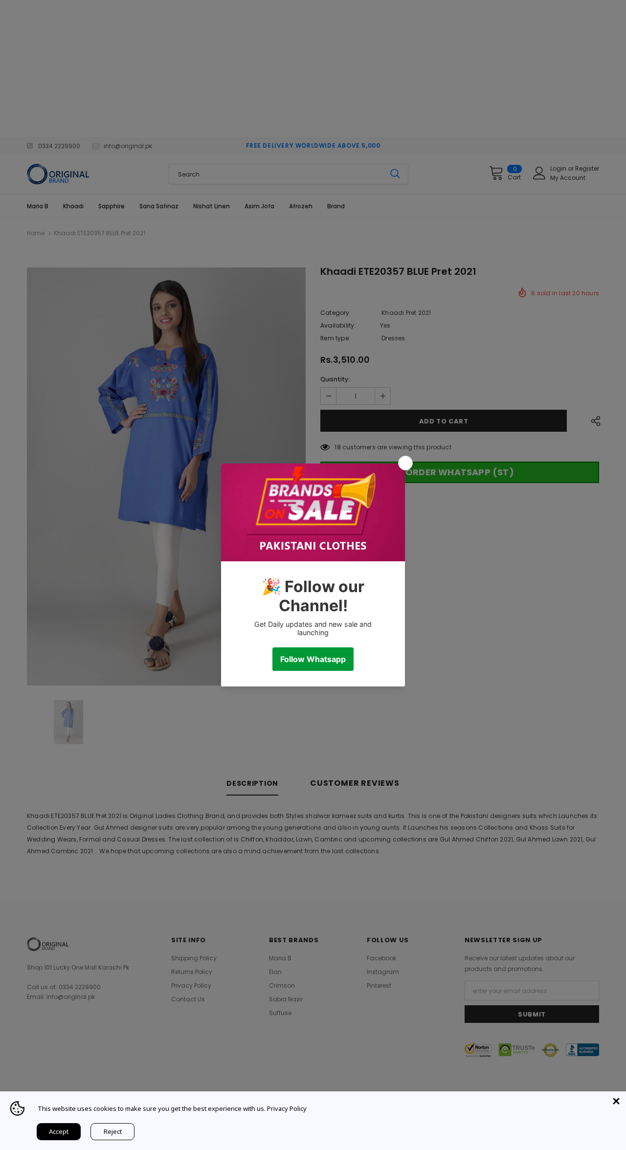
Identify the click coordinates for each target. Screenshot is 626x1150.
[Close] (616, 1101)
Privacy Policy (287, 1108)
